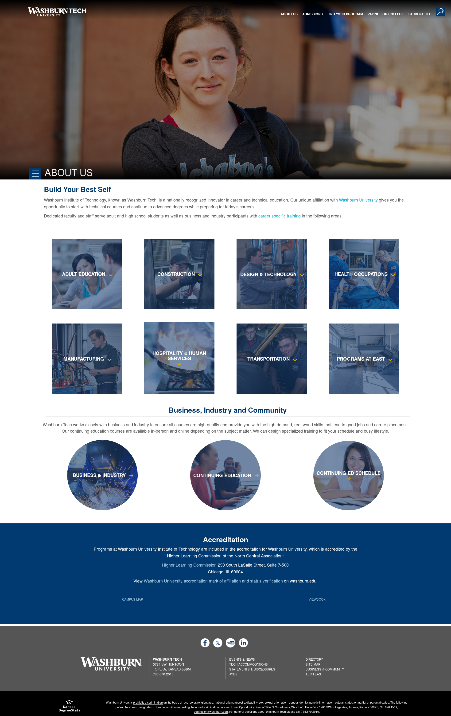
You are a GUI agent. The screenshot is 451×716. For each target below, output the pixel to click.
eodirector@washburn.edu (211, 711)
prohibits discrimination (148, 702)
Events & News (242, 659)
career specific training (279, 216)
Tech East (314, 674)
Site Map (313, 664)
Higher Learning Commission (189, 565)
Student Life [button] (419, 14)
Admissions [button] (312, 14)
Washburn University (358, 200)
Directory (314, 659)
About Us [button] (289, 14)
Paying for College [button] (386, 14)
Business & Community (325, 669)
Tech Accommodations (248, 664)
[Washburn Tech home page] (57, 11)
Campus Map (132, 599)
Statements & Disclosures (252, 669)
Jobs (233, 674)
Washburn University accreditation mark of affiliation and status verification (213, 581)
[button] (440, 11)
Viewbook (317, 599)
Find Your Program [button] (345, 14)
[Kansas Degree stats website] (69, 707)
